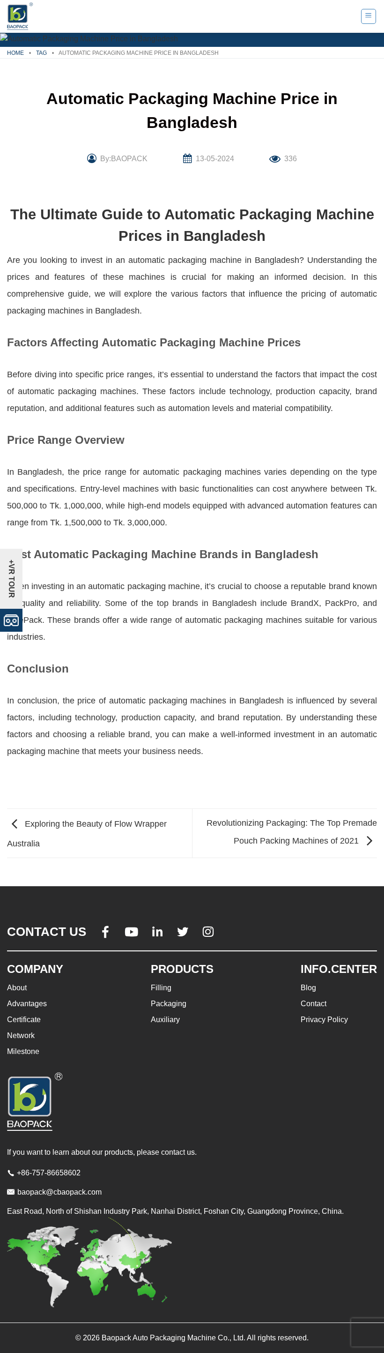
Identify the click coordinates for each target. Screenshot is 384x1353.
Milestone (23, 1051)
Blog (308, 988)
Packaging (168, 1004)
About (17, 988)
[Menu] (369, 16)
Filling (161, 988)
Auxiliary (165, 1020)
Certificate (24, 1020)
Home (15, 53)
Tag (41, 53)
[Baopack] (21, 16)
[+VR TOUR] (11, 620)
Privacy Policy (324, 1020)
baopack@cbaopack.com (59, 1192)
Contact (313, 1004)
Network (21, 1035)
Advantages (27, 1004)
